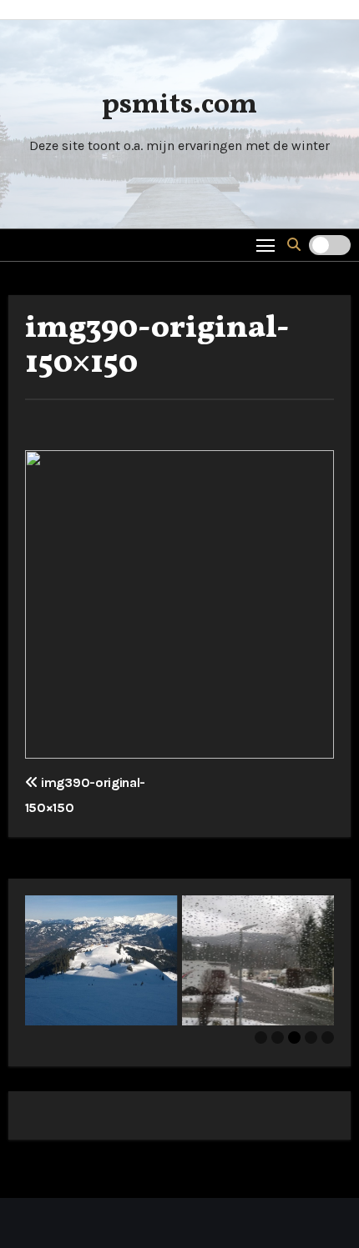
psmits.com (179, 105)
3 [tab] (294, 1037)
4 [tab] (311, 1037)
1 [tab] (261, 1037)
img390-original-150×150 (157, 346)
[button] (294, 244)
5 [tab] (327, 1037)
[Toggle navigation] (266, 244)
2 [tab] (277, 1037)
